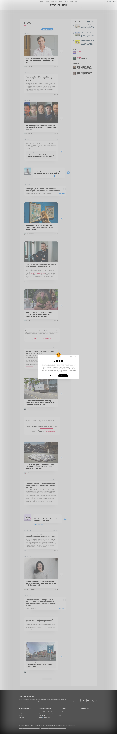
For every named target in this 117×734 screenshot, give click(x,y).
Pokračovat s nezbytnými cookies (70, 356)
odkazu (64, 371)
